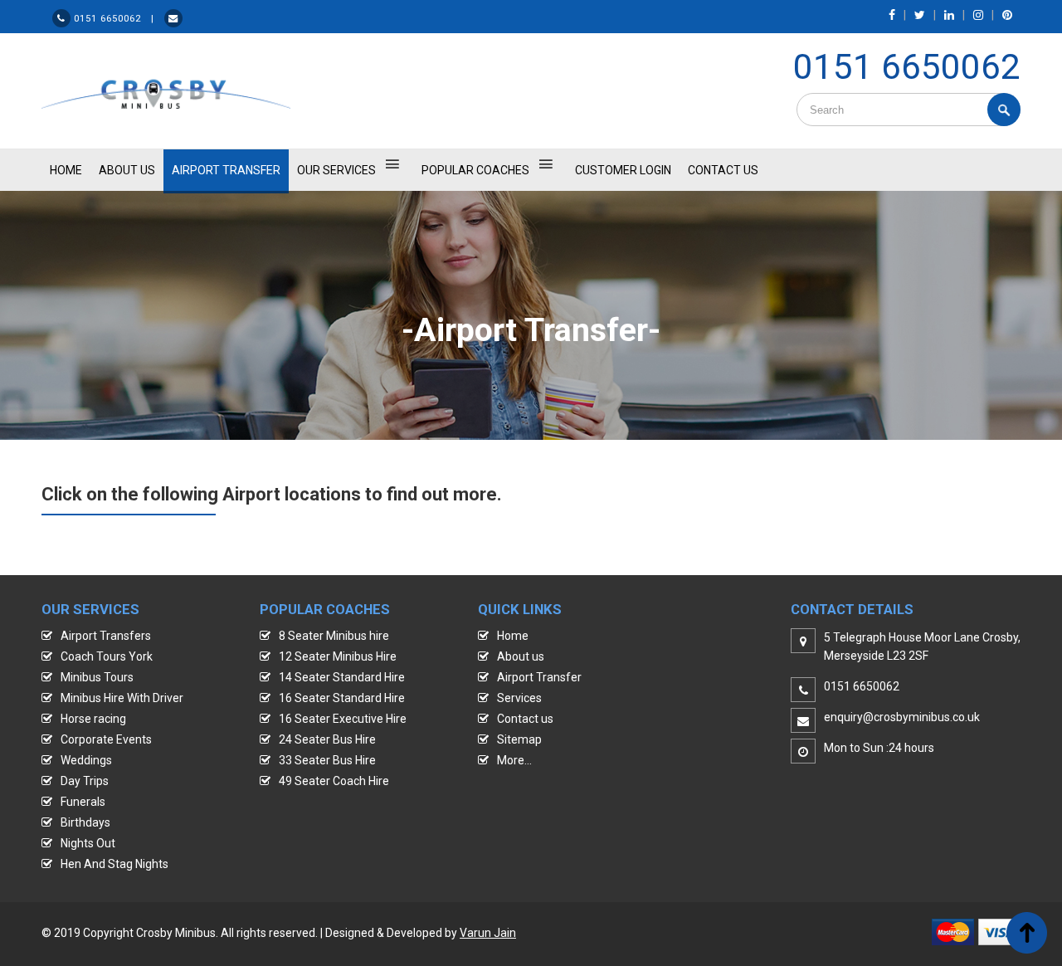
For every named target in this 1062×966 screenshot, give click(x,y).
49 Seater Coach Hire (334, 781)
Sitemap (519, 739)
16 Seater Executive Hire (343, 718)
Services (519, 698)
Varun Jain (488, 932)
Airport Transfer (226, 170)
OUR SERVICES (336, 170)
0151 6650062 (907, 66)
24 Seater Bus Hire (327, 739)
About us (520, 656)
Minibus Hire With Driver (122, 698)
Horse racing (93, 718)
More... (514, 760)
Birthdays (85, 822)
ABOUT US (127, 170)
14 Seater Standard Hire (342, 677)
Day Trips (85, 781)
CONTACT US (723, 170)
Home (513, 635)
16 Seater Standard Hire (342, 698)
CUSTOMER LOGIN (623, 170)
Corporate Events (106, 739)
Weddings (86, 760)
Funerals (83, 801)
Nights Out (88, 843)
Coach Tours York (107, 656)
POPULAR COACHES (475, 170)
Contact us (525, 718)
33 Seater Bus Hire (327, 760)
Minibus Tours (97, 677)
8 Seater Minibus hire (334, 635)
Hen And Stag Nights (114, 864)
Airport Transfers (106, 635)
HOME (66, 170)
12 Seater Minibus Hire (338, 656)
